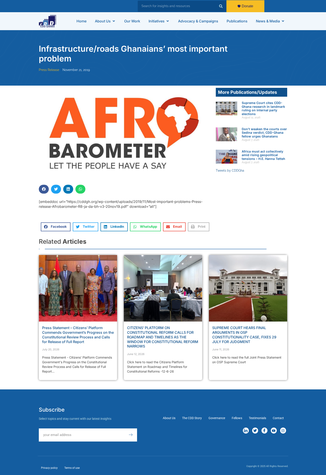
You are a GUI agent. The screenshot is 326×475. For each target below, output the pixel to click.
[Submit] (133, 435)
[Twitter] (255, 431)
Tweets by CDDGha (230, 170)
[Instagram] (283, 431)
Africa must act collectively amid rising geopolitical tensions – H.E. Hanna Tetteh (263, 155)
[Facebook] (264, 431)
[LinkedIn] (246, 431)
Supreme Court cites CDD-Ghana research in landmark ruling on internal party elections (263, 108)
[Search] (220, 6)
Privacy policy (49, 467)
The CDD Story (192, 418)
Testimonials (257, 418)
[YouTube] (274, 431)
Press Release (49, 70)
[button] (105, 21)
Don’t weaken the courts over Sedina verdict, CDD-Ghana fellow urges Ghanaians (264, 132)
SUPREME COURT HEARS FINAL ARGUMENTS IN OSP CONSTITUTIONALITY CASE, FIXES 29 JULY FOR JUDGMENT (244, 335)
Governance (216, 418)
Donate (247, 6)
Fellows (237, 418)
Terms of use (72, 467)
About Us (169, 418)
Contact (278, 418)
